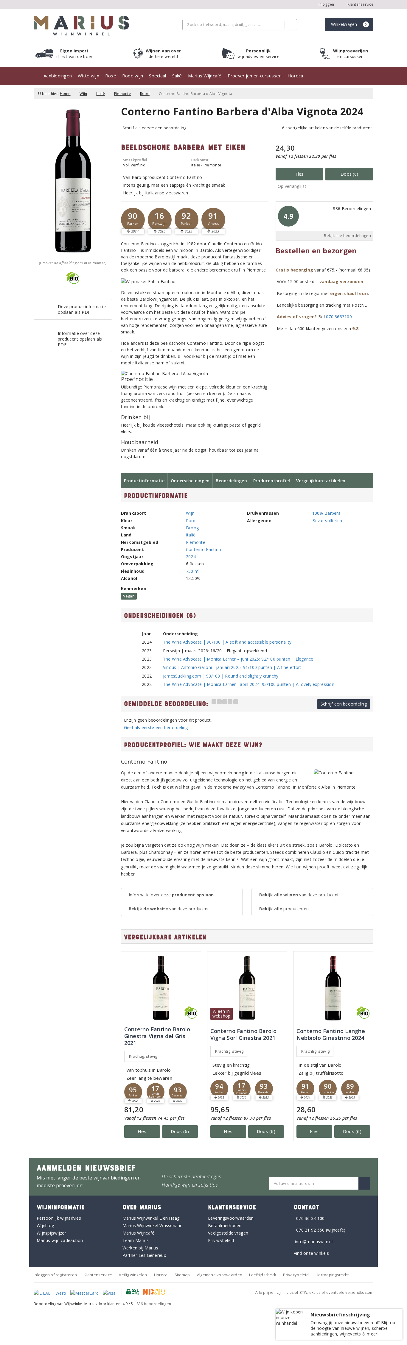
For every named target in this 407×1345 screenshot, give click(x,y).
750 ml (193, 571)
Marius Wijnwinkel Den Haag (151, 1218)
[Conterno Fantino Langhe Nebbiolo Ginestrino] (333, 987)
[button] (133, 220)
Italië (100, 93)
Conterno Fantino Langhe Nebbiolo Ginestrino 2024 (330, 1034)
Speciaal (157, 76)
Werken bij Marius (140, 1248)
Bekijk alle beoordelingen (347, 235)
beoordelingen (153, 1303)
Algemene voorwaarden (219, 1274)
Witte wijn (88, 76)
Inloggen (326, 4)
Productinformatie (144, 480)
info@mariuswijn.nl (314, 1241)
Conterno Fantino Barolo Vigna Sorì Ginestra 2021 (243, 1034)
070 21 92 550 (310, 1230)
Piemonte (122, 93)
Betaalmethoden (225, 1225)
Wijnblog (45, 1225)
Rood (145, 93)
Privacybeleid (221, 1240)
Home (65, 93)
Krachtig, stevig (143, 1056)
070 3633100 (339, 316)
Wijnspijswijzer (51, 1233)
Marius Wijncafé (205, 76)
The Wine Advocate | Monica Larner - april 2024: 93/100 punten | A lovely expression (248, 684)
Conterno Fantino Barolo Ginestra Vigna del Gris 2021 (157, 1036)
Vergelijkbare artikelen (320, 480)
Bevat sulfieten (327, 520)
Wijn (83, 93)
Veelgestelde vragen (228, 1233)
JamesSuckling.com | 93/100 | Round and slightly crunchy (221, 676)
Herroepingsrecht (332, 1274)
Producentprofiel (271, 480)
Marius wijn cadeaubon (60, 1240)
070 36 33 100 (310, 1218)
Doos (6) (349, 174)
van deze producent (169, 909)
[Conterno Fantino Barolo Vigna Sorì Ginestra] (247, 987)
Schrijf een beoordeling (344, 704)
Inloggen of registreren (55, 1274)
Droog (192, 527)
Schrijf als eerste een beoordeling (154, 127)
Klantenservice (360, 4)
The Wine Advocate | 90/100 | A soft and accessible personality (227, 642)
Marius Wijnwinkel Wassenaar (152, 1225)
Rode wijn (132, 76)
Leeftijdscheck (262, 1274)
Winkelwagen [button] (349, 24)
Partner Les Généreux (144, 1255)
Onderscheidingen (190, 480)
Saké (177, 76)
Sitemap (182, 1274)
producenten (284, 909)
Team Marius (135, 1240)
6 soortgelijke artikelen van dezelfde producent (327, 127)
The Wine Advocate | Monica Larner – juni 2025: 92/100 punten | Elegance (238, 659)
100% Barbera (326, 513)
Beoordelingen (231, 480)
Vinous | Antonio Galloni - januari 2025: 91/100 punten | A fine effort (232, 667)
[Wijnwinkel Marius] (81, 25)
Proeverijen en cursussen (255, 76)
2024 (191, 556)
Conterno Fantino (203, 549)
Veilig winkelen (133, 1274)
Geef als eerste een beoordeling (156, 727)
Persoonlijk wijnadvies (59, 1218)
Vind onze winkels (311, 1253)
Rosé (110, 76)
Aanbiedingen (58, 76)
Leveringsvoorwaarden (231, 1218)
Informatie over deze (171, 895)
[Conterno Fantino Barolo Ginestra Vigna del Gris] (161, 987)
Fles (300, 174)
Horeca (295, 76)
